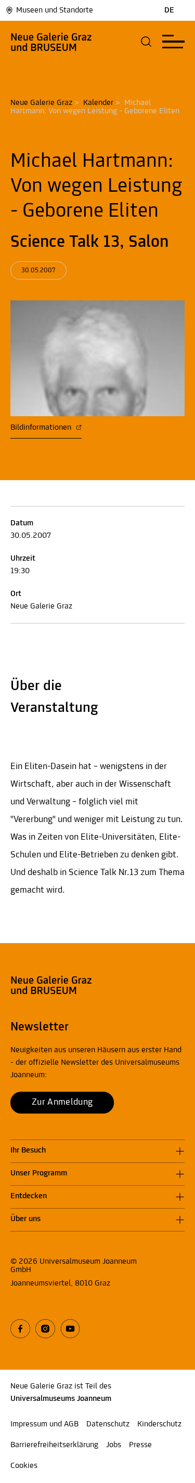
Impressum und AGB (44, 1424)
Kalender (98, 103)
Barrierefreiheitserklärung (54, 1445)
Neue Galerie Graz (41, 103)
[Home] (51, 41)
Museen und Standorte (54, 10)
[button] (146, 41)
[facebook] (20, 1329)
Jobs (113, 1445)
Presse (140, 1445)
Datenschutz (107, 1424)
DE (169, 10)
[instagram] (45, 1329)
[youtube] (70, 1329)
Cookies (23, 1466)
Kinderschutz (159, 1424)
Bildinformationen (41, 427)
